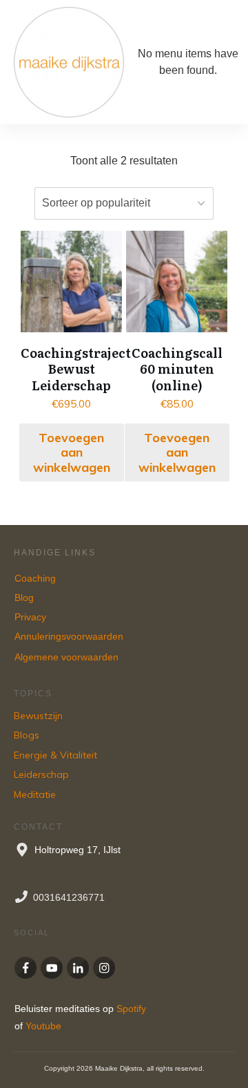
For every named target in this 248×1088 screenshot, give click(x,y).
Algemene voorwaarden (66, 656)
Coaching (35, 578)
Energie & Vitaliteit (55, 755)
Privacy (30, 616)
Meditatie (35, 794)
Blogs (26, 735)
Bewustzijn (38, 715)
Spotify (131, 1008)
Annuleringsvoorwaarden (70, 636)
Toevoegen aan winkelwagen (71, 452)
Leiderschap (41, 774)
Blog (24, 597)
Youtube (43, 1025)
